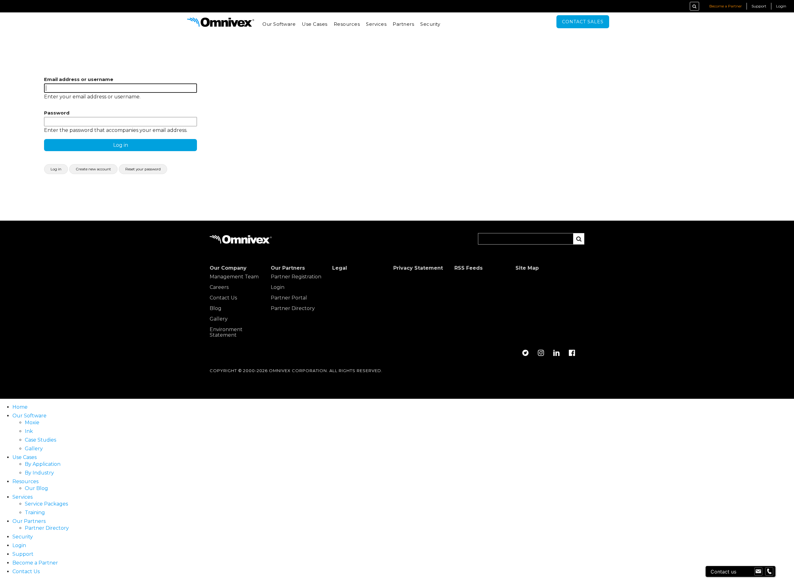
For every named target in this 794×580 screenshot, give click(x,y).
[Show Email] (758, 571)
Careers (219, 287)
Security (430, 24)
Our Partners (288, 268)
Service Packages (46, 504)
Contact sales (583, 22)
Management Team (234, 277)
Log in (56, 169)
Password (56, 113)
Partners (403, 24)
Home (20, 407)
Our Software (279, 24)
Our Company (228, 268)
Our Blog (36, 488)
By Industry (39, 473)
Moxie (32, 422)
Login (781, 6)
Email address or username (78, 79)
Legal (339, 268)
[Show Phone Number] (769, 571)
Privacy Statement (418, 268)
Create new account (93, 169)
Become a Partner (725, 6)
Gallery (219, 319)
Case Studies (40, 440)
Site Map (527, 268)
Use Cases (315, 24)
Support (759, 6)
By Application (42, 464)
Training (35, 512)
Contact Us (223, 298)
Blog (215, 308)
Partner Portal (289, 298)
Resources (347, 24)
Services (376, 24)
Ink (29, 431)
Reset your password (143, 169)
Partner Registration (296, 277)
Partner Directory (293, 308)
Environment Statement (226, 332)
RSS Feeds (468, 268)
